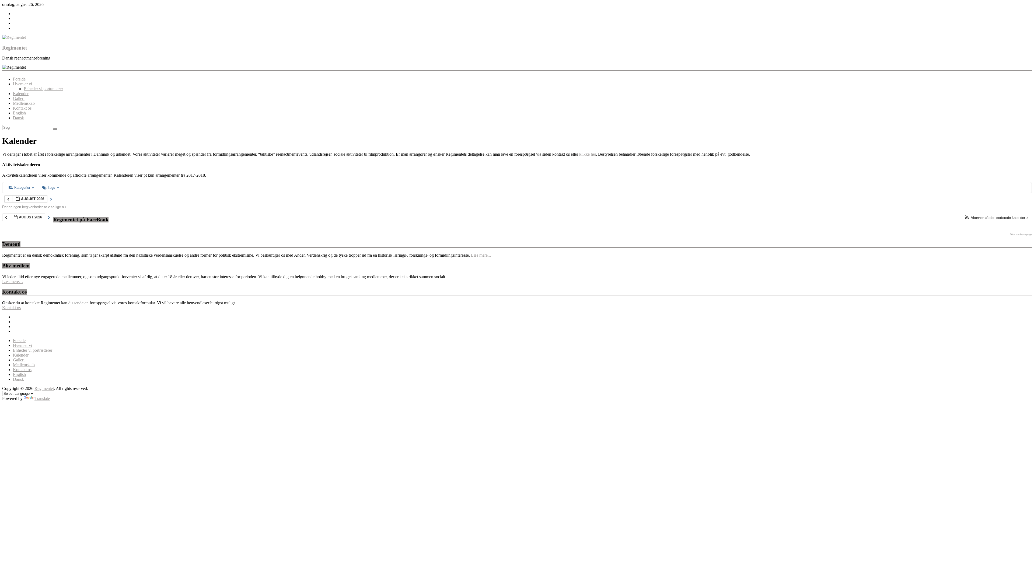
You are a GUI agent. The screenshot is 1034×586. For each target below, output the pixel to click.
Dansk (18, 118)
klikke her (587, 154)
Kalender (21, 93)
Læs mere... (481, 255)
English (19, 113)
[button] (996, 218)
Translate (42, 398)
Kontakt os (22, 108)
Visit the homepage (1021, 234)
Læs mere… (12, 281)
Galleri (19, 98)
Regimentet (14, 48)
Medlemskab (24, 103)
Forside (19, 79)
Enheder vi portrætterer (43, 88)
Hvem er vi (22, 84)
